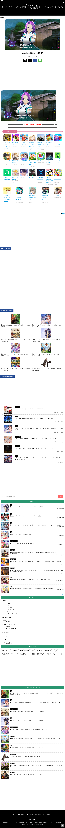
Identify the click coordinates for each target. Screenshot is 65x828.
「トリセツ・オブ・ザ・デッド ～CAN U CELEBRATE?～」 (30, 409)
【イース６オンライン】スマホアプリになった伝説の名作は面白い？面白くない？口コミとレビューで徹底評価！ (36, 525)
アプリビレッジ (32, 5)
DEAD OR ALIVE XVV (10, 628)
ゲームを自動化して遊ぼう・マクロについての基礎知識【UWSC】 (25, 756)
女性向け (23, 654)
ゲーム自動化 (7, 643)
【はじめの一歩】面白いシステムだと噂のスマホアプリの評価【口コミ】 (27, 516)
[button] (25, 60)
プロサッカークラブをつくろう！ (45, 197)
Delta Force (31, 177)
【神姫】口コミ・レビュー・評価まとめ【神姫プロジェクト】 (24, 534)
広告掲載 (31, 814)
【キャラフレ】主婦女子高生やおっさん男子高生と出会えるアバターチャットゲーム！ (30, 543)
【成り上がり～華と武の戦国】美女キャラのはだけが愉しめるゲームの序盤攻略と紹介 (30, 579)
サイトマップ (49, 814)
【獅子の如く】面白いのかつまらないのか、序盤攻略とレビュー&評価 (26, 774)
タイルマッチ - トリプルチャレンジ (57, 179)
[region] (32, 76)
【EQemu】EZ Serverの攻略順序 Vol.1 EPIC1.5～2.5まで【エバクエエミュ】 (34, 448)
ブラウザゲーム (53, 654)
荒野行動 (56, 195)
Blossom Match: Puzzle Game (32, 162)
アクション (18, 436)
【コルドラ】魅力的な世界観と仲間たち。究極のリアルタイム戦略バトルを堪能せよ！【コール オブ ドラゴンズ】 (36, 738)
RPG (17, 416)
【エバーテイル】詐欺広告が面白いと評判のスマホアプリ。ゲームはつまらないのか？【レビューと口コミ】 (35, 702)
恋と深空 (23, 177)
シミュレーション (13, 541)
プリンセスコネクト (10, 609)
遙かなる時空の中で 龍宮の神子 (32, 197)
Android (27, 650)
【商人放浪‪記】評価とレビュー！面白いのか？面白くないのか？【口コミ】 (27, 711)
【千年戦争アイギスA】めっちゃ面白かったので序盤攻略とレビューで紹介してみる (29, 729)
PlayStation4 (11, 654)
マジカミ (17, 407)
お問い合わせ (39, 814)
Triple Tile (39, 160)
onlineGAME (47, 650)
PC (57, 650)
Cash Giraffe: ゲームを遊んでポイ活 (57, 160)
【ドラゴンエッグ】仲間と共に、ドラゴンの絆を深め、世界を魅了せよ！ (27, 747)
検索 (61, 496)
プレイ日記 (31, 654)
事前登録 (4, 654)
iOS (37, 650)
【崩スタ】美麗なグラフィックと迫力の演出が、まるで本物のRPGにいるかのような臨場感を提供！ (33, 588)
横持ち (41, 650)
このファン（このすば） (11, 613)
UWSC (22, 650)
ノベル (5, 636)
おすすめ (6, 639)
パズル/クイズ (13, 559)
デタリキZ (8, 605)
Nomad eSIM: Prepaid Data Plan (40, 179)
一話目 (37, 654)
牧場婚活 (7, 626)
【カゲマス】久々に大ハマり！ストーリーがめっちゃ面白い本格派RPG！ (27, 507)
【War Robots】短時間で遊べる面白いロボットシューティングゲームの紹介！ (34, 418)
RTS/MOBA (12, 550)
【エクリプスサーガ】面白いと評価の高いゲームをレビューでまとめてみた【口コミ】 (36, 438)
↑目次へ (60, 209)
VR (54, 650)
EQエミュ (18, 446)
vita (60, 654)
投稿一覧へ (61, 594)
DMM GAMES (14, 650)
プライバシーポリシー (20, 814)
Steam (18, 654)
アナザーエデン (9, 607)
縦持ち (32, 650)
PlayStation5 (44, 654)
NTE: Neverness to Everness (19, 197)
